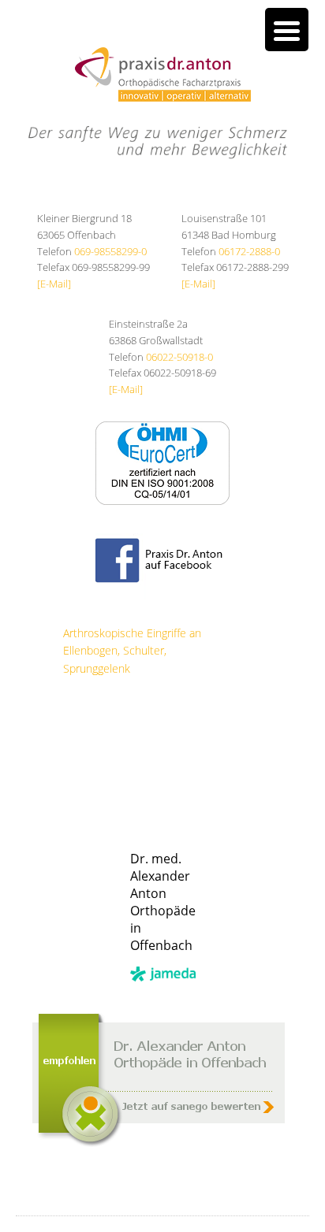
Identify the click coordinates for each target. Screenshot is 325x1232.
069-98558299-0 (110, 251)
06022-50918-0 (179, 357)
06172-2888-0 (249, 251)
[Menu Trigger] (286, 29)
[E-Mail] (54, 283)
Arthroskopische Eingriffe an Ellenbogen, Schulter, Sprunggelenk (132, 650)
